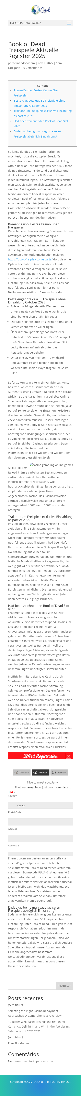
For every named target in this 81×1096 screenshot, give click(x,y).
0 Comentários (32, 68)
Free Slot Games (18, 1043)
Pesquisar (64, 985)
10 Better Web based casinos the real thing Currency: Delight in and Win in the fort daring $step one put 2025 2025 (39, 1026)
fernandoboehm (24, 63)
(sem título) (15, 1005)
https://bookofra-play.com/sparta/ (30, 259)
